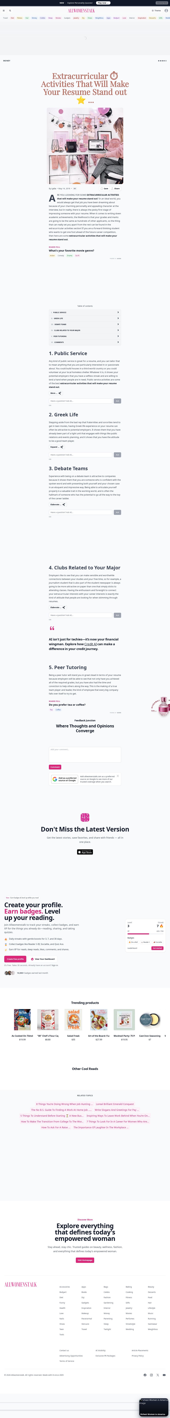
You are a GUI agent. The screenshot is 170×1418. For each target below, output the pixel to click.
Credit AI (90, 644)
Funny (62, 1302)
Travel (5, 18)
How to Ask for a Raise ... (55, 1127)
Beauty (151, 1287)
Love (124, 18)
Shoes (90, 18)
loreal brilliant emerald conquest (115, 1104)
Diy (83, 18)
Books (84, 1292)
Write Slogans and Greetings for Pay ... (117, 1109)
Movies (58, 18)
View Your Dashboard (45, 959)
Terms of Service (67, 1361)
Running (152, 1318)
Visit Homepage (85, 1260)
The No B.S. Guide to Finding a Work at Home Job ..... (61, 1109)
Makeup (85, 1313)
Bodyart (116, 18)
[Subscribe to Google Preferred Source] (64, 779)
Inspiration (142, 18)
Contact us (64, 1350)
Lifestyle (151, 1308)
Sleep (50, 18)
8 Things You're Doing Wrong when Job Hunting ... (64, 1104)
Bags (106, 1287)
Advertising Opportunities (71, 1355)
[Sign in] (166, 10)
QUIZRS (119, 258)
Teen (62, 1329)
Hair (27, 18)
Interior (132, 18)
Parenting (108, 1318)
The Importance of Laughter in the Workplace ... (101, 1127)
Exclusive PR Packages (105, 1355)
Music (150, 1313)
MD (75, 188)
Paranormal (87, 1318)
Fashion (107, 1297)
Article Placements (140, 1350)
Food (150, 1297)
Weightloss (99, 18)
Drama (69, 255)
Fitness (19, 18)
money (6, 60)
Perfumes (130, 1318)
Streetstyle (130, 1324)
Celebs (42, 18)
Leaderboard (132, 948)
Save (106, 188)
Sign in (55, 965)
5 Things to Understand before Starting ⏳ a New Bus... (52, 1115)
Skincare (85, 1324)
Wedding (130, 1329)
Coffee (58, 710)
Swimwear (152, 1324)
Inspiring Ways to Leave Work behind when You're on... (118, 1115)
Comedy (61, 255)
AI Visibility (100, 1350)
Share (117, 188)
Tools (62, 1334)
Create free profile (15, 959)
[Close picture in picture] (141, 1400)
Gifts (160, 18)
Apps (108, 18)
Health (62, 1308)
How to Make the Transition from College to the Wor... (52, 1121)
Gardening (108, 1302)
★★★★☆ (162, 60)
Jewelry (76, 18)
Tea (51, 710)
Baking (129, 1287)
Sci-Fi (77, 255)
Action (52, 255)
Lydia (54, 188)
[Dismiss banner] (118, 776)
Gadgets (67, 18)
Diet (12, 18)
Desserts (152, 18)
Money (34, 18)
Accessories (65, 1287)
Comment (55, 767)
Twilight (107, 1329)
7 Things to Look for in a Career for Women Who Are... (118, 1121)
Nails (62, 1318)
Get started (157, 948)
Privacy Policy (138, 1355)
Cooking (129, 1292)
